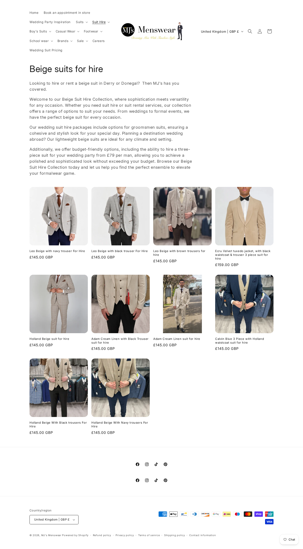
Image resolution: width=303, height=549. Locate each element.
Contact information (202, 535)
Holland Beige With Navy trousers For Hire (119, 424)
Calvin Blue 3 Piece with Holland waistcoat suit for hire (239, 340)
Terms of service (149, 535)
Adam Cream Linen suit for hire (176, 339)
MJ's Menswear (51, 535)
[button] (81, 22)
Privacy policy (125, 535)
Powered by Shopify (75, 535)
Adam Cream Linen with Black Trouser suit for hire (120, 340)
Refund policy (102, 535)
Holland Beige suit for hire (49, 339)
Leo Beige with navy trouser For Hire (57, 251)
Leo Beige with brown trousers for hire (179, 252)
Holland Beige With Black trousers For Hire (58, 424)
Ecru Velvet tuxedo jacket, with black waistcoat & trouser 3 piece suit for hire (242, 254)
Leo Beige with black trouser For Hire (119, 251)
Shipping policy (174, 535)
